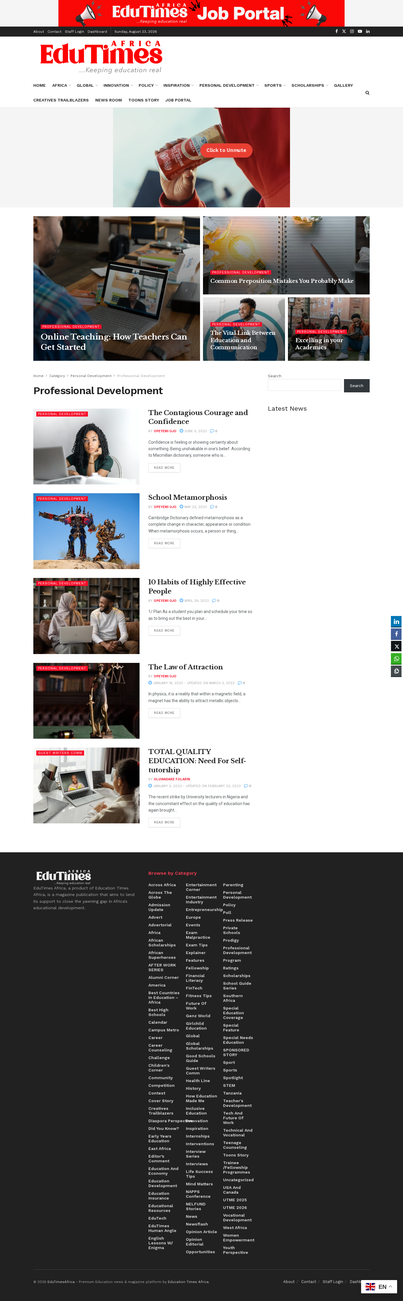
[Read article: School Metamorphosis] (86, 531)
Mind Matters (199, 1184)
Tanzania (232, 1093)
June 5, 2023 (195, 431)
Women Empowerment (238, 1237)
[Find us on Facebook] (336, 32)
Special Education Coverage (233, 1013)
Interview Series (196, 1154)
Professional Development (71, 327)
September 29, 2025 (101, 359)
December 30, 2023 (316, 359)
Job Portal (178, 100)
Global (85, 85)
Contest (156, 1093)
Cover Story (160, 1100)
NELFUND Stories (196, 1206)
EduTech (157, 1218)
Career (155, 1037)
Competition (161, 1085)
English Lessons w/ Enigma (160, 1243)
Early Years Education (159, 1138)
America (157, 985)
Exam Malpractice (198, 935)
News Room (108, 100)
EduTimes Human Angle (162, 1228)
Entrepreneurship (204, 909)
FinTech (194, 988)
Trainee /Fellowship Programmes (236, 1167)
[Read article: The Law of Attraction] (86, 701)
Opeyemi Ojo (165, 431)
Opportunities (200, 1251)
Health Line (198, 1080)
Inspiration (176, 85)
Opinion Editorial (195, 1241)
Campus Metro (163, 1030)
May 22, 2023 (195, 507)
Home (39, 85)
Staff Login (74, 32)
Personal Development (227, 85)
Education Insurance (158, 1195)
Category (57, 376)
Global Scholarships (199, 1046)
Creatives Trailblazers (61, 100)
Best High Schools (158, 1012)
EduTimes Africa (61, 359)
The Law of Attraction (185, 667)
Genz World (198, 1015)
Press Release (238, 920)
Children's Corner (159, 1067)
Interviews (197, 1163)
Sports (273, 85)
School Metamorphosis (187, 498)
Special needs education (238, 1040)
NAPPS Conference (198, 1194)
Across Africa (162, 884)
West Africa (235, 1227)
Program (232, 960)
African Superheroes (162, 955)
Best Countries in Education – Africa (164, 997)
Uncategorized (238, 1179)
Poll (227, 912)
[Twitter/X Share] (396, 646)
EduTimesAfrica (61, 1282)
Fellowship (197, 968)
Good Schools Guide (200, 1058)
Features (195, 960)
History (193, 1088)
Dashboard (97, 32)
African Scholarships (162, 942)
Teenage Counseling (235, 1145)
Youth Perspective (235, 1250)
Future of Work (196, 1005)
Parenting (233, 884)
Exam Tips (197, 945)
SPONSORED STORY (236, 1052)
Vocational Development (237, 1217)
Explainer (196, 952)
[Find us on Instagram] (352, 32)
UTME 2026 (235, 1207)
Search (274, 375)
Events (193, 925)
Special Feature (231, 1027)
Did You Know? (163, 1128)
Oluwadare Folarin (172, 779)
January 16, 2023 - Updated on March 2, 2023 (193, 683)
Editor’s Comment (158, 1158)
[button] (396, 682)
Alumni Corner (163, 977)
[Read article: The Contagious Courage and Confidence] (86, 446)
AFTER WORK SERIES (162, 967)
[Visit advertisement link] (201, 13)
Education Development (162, 1183)
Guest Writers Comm (60, 753)
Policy (146, 85)
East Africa (159, 1148)
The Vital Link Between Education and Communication (243, 340)
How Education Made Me (201, 1098)
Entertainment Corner (201, 887)
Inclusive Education (196, 1110)
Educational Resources (160, 1208)
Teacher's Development (237, 1103)
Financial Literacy (195, 978)
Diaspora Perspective (170, 1120)
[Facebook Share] (396, 633)
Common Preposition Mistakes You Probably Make (282, 281)
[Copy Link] (396, 671)
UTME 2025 (235, 1199)
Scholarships (307, 85)
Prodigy (231, 940)
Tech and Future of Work (233, 1118)
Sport (229, 1062)
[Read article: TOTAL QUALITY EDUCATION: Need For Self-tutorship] (86, 785)
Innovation (116, 85)
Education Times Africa (188, 1282)
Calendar (157, 1022)
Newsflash (197, 1224)
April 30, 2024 (227, 359)
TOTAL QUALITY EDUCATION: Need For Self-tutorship (197, 761)
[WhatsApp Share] (396, 658)
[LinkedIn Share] (396, 621)
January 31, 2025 (229, 292)
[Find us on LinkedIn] (368, 32)
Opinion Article (201, 1231)
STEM (229, 1085)
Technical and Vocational (238, 1132)
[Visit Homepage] (101, 57)
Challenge (159, 1057)
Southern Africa (233, 998)
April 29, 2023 (196, 601)
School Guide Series (237, 985)
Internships (198, 1136)
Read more (167, 466)
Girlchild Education (196, 1025)
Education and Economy (163, 1171)
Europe (193, 917)
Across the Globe (160, 894)
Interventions (200, 1143)
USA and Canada (232, 1190)
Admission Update (159, 907)
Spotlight (233, 1077)
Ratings (231, 968)
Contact (54, 32)
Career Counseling (160, 1047)
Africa (59, 85)
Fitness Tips (199, 995)
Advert (155, 917)
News (191, 1216)
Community (160, 1077)
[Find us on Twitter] (344, 32)
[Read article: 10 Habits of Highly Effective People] (86, 616)
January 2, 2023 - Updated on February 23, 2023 (196, 786)
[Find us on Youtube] (360, 32)
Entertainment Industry (201, 899)
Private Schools (231, 930)
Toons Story (143, 100)
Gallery (343, 85)
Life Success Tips (199, 1174)
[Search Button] (367, 92)
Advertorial (160, 925)
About (38, 32)
